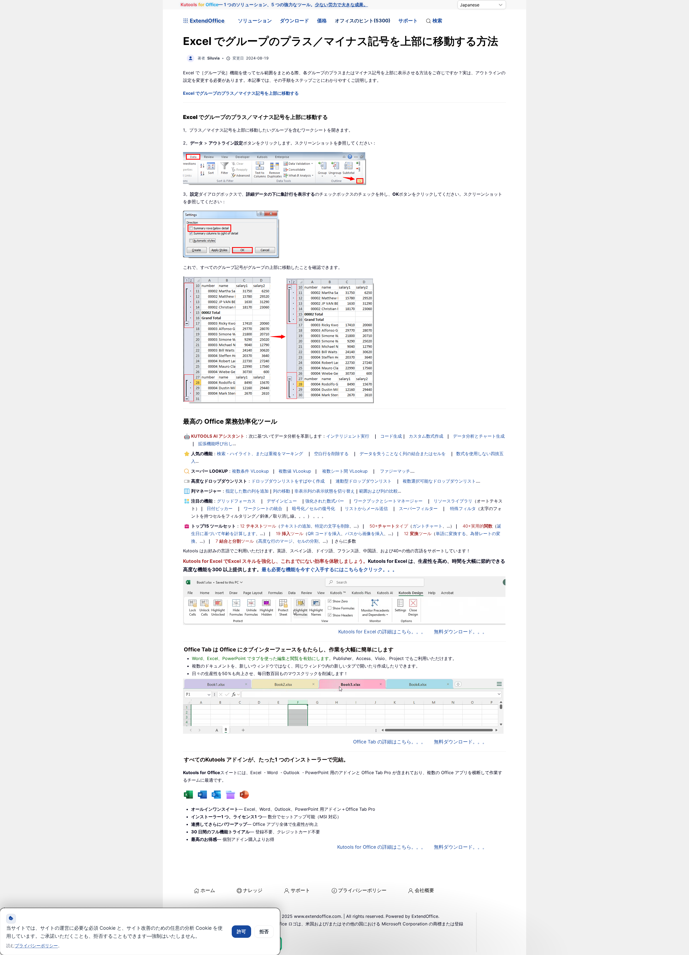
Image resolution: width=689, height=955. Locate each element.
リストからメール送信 (366, 508)
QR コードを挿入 (324, 533)
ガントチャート (427, 526)
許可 (241, 931)
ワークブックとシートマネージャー (388, 501)
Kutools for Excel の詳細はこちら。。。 (382, 631)
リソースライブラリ (453, 501)
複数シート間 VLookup (345, 471)
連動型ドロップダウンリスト (364, 481)
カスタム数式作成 (426, 436)
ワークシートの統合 (263, 508)
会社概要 (424, 890)
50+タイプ (389, 526)
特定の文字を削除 (332, 526)
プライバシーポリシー (362, 890)
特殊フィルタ (463, 508)
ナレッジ (252, 890)
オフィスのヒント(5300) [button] (362, 20)
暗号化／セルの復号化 (313, 508)
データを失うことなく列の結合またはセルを (403, 453)
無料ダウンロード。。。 (460, 631)
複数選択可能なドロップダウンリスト (439, 481)
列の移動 (281, 491)
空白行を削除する (331, 453)
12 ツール (258, 526)
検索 (437, 20)
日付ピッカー (220, 508)
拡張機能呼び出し (215, 443)
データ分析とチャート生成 (479, 436)
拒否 (264, 931)
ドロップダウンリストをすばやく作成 (288, 481)
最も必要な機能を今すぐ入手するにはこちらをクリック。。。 (329, 569)
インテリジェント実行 (347, 436)
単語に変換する (451, 533)
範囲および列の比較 (378, 491)
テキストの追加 (295, 526)
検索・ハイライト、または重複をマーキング (260, 453)
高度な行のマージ (275, 541)
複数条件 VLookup (250, 471)
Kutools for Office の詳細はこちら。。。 (381, 847)
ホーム (208, 890)
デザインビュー (282, 501)
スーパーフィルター (418, 508)
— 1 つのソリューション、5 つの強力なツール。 (274, 5)
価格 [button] (322, 20)
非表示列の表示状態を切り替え (324, 491)
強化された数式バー (324, 501)
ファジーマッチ (395, 471)
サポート (408, 20)
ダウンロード (294, 20)
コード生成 (391, 436)
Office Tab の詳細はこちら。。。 (389, 742)
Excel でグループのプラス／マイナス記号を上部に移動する (241, 93)
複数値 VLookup (295, 471)
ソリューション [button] (255, 20)
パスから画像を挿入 (364, 533)
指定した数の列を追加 (247, 491)
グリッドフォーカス (236, 501)
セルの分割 (307, 541)
